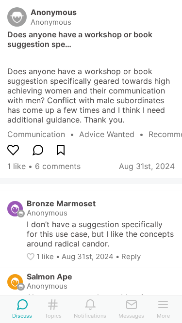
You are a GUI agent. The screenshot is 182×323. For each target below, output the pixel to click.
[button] (31, 257)
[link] (43, 134)
